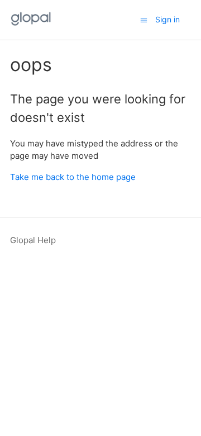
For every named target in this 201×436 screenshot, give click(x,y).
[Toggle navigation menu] (143, 19)
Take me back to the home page (73, 177)
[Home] (31, 25)
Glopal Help (33, 240)
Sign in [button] (167, 19)
